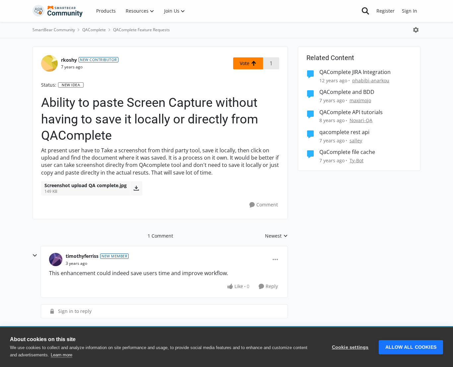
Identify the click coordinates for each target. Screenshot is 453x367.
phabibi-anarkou (370, 80)
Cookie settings (350, 347)
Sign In (409, 11)
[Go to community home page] (57, 11)
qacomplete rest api (344, 132)
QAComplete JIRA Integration (355, 72)
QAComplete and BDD (346, 92)
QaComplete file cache (347, 152)
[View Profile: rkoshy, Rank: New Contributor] (49, 63)
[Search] (365, 11)
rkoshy (69, 60)
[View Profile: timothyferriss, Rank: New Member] (55, 259)
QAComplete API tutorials (351, 112)
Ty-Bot (356, 160)
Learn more (61, 354)
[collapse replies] (35, 255)
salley (356, 140)
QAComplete (94, 30)
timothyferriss (82, 256)
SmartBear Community (53, 30)
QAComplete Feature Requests (141, 30)
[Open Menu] (416, 30)
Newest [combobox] (276, 236)
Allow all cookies (410, 347)
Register (385, 11)
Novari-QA (361, 120)
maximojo (360, 100)
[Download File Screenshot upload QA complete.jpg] (136, 188)
